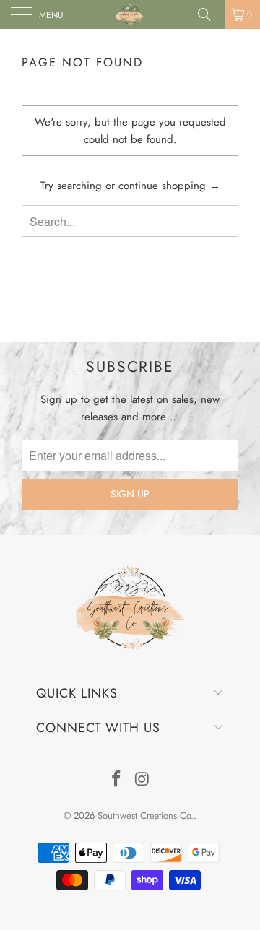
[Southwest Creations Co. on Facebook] (116, 780)
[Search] (209, 14)
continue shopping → (169, 186)
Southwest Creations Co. (146, 815)
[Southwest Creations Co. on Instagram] (142, 780)
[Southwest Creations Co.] (130, 14)
